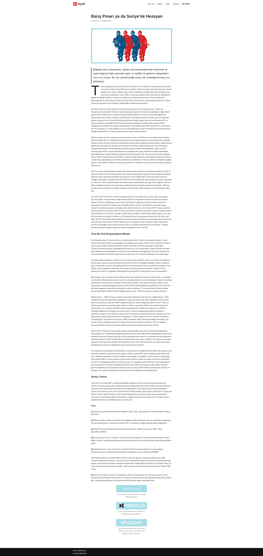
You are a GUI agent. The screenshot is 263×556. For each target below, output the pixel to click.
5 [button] (102, 319)
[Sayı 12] (186, 4)
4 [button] (164, 296)
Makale (160, 4)
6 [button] (139, 341)
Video (168, 4)
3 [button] (141, 288)
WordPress (82, 550)
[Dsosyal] (79, 4)
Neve (75, 550)
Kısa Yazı (151, 4)
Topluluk (176, 4)
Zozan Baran (95, 21)
